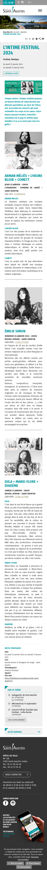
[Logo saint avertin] (14, 747)
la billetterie (19, 194)
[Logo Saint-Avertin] (15, 10)
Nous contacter (13, 774)
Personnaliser (23, 867)
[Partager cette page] (40, 38)
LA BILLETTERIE (22, 342)
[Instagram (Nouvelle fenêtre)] (22, 3)
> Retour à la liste (11, 73)
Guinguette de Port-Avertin (24, 697)
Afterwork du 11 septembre (24, 704)
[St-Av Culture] (9, 2)
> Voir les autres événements (16, 720)
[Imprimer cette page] (43, 39)
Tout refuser (34, 863)
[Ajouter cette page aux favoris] (37, 39)
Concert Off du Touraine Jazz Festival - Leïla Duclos (25, 712)
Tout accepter (16, 863)
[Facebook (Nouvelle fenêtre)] (17, 3)
